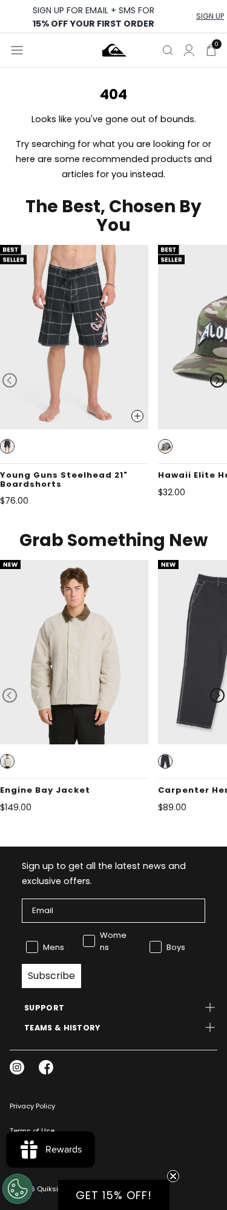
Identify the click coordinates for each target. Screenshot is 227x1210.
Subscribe (51, 976)
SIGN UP (210, 16)
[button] (7, 446)
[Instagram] (17, 1067)
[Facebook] (46, 1067)
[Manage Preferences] (17, 1189)
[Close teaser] (173, 1176)
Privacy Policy (32, 1106)
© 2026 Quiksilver (40, 1189)
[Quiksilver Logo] (114, 50)
